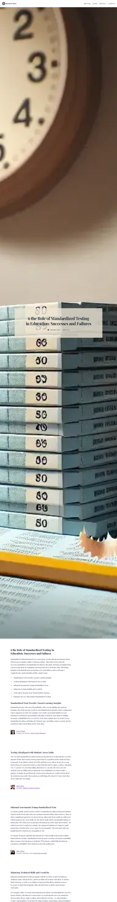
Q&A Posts (87, 3)
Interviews (102, 3)
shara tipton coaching (40, 853)
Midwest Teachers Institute (31, 788)
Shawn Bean (20, 786)
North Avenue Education (38, 733)
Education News (55, 330)
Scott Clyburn (20, 731)
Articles (95, 3)
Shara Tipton (20, 851)
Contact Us (111, 3)
